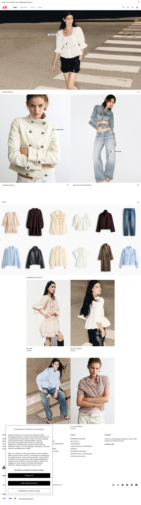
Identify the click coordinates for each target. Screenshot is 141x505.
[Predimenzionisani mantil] (106, 257)
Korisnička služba (77, 439)
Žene (15, 7)
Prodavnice (75, 444)
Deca (33, 7)
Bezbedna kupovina (78, 451)
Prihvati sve (29, 475)
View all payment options (26, 499)
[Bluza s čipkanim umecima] (12, 257)
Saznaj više (109, 444)
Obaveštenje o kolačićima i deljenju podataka (29, 470)
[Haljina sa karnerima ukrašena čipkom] (12, 222)
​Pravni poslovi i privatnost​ (81, 446)
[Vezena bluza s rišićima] (58, 222)
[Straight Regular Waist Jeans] (129, 222)
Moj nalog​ (74, 441)
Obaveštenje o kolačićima (81, 454)
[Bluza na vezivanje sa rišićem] (58, 257)
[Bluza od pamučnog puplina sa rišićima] (129, 257)
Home (40, 7)
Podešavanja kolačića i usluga (29, 491)
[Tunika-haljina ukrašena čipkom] (35, 222)
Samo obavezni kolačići (29, 483)
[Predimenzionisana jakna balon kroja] (106, 222)
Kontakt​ (73, 449)
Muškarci (24, 7)
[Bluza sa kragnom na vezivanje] (82, 257)
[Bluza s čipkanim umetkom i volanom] (82, 222)
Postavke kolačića (78, 456)
